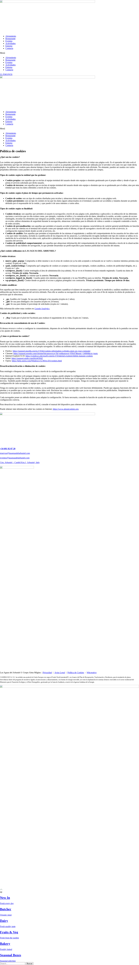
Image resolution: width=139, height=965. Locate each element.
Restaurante (10, 38)
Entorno (8, 46)
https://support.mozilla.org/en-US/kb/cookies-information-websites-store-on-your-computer (51, 351)
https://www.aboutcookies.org (65, 409)
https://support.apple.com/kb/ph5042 (27, 358)
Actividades (10, 43)
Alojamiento (10, 36)
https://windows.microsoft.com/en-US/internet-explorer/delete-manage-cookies (59, 356)
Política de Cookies (75, 672)
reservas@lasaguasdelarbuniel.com (15, 453)
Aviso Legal (59, 672)
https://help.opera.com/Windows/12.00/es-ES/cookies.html (37, 361)
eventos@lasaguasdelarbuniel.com (14, 458)
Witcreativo (92, 672)
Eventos (8, 41)
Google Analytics (41, 308)
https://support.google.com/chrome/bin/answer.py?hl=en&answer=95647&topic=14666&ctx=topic (55, 353)
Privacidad (47, 672)
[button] (69, 53)
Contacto (9, 48)
